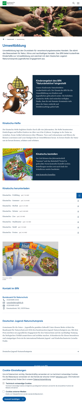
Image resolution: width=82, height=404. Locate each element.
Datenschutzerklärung (42, 379)
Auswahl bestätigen (12, 399)
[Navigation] (77, 3)
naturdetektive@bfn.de (15, 303)
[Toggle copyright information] (80, 8)
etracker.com (61, 377)
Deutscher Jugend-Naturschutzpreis (17, 351)
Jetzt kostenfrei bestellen (45, 175)
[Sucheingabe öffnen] (73, 3)
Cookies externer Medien (16, 391)
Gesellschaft (10, 39)
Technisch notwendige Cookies (19, 383)
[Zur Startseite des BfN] (37, 3)
